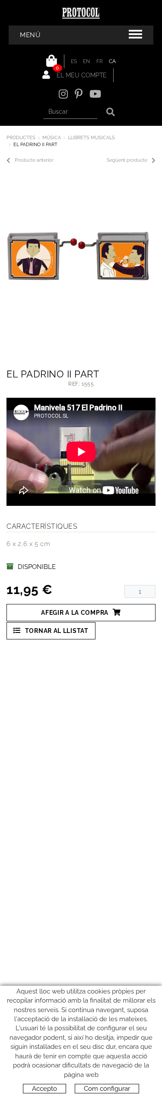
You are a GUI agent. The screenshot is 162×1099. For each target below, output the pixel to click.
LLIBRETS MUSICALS (91, 138)
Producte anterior (34, 160)
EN (86, 61)
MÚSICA (51, 138)
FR (99, 61)
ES (74, 61)
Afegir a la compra (74, 612)
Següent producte (127, 160)
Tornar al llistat (57, 630)
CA (112, 61)
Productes (20, 138)
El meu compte (81, 75)
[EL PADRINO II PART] (77, 256)
